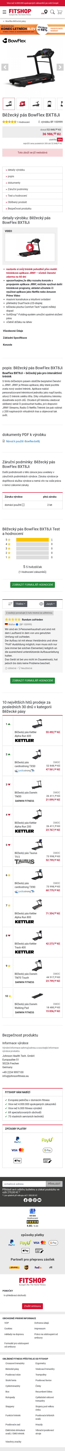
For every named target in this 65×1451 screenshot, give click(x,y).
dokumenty (14, 182)
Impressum (39, 1328)
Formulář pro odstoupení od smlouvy (16, 1345)
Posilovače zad (13, 1424)
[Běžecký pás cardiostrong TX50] (37, 753)
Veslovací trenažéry (45, 1369)
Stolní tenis (11, 1380)
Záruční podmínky (18, 189)
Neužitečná (26, 668)
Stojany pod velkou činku (44, 1408)
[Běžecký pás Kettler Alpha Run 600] (37, 723)
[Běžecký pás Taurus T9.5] (37, 844)
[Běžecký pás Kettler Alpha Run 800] (37, 904)
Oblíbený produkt (17, 202)
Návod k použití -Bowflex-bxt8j (23, 441)
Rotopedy (10, 1397)
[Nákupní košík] (60, 12)
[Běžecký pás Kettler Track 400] (37, 935)
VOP (6, 1323)
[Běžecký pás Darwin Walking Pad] (37, 995)
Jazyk (49, 603)
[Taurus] (24, 861)
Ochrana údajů (41, 1323)
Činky (38, 1386)
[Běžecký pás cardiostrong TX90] (37, 874)
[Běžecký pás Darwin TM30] (37, 783)
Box (7, 1391)
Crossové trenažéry (15, 1363)
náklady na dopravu (14, 1334)
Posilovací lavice (43, 1380)
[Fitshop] (20, 12)
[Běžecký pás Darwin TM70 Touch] (37, 965)
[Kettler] (24, 741)
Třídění (19, 603)
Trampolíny (40, 1374)
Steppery (10, 1406)
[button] (9, 104)
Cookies (8, 1328)
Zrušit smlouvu (32, 1306)
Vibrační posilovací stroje (44, 1432)
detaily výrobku (16, 169)
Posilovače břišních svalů (44, 1417)
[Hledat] (52, 12)
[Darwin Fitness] (24, 801)
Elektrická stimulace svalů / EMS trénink (15, 1432)
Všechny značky (13, 1441)
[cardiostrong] (24, 771)
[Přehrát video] (30, 247)
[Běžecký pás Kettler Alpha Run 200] (37, 814)
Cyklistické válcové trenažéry (44, 1399)
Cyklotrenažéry (13, 1386)
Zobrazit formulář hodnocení (32, 584)
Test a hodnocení (17, 195)
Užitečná (11, 668)
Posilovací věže (13, 1374)
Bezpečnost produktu (19, 208)
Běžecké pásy (12, 1369)
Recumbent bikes (43, 1391)
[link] (17, 1140)
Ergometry (40, 1363)
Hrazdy (39, 1424)
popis (11, 176)
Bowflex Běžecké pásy (16, 21)
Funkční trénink (13, 1415)
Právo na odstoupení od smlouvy (46, 1336)
